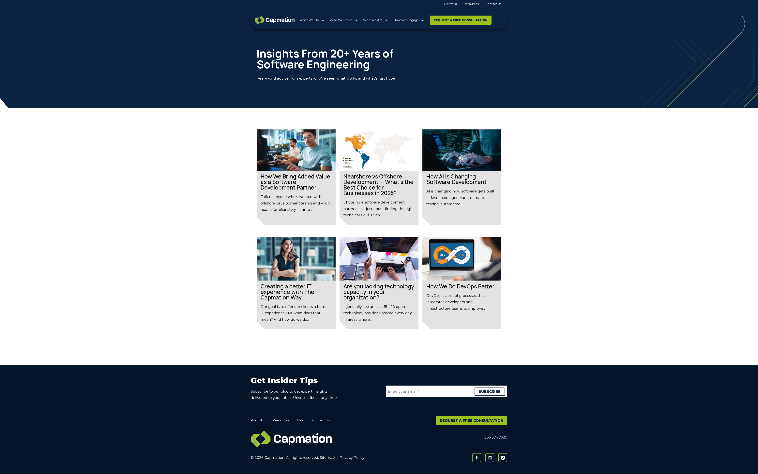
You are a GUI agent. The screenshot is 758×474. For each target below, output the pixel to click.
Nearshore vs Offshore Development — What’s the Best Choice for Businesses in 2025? (378, 185)
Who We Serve (341, 20)
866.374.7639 (495, 437)
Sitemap (327, 457)
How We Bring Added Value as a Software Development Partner (295, 182)
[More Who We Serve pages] (356, 19)
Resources (471, 4)
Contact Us (493, 4)
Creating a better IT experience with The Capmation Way (287, 292)
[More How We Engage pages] (423, 19)
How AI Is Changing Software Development (456, 179)
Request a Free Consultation (461, 20)
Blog (300, 420)
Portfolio (450, 4)
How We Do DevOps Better (460, 286)
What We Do (309, 20)
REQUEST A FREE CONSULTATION (471, 420)
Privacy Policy (352, 457)
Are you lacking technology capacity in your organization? (378, 292)
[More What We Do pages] (323, 19)
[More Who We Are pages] (386, 19)
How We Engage (406, 20)
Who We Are (373, 20)
